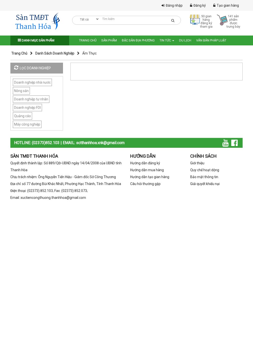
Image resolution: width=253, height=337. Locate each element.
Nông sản (21, 91)
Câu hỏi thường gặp (145, 184)
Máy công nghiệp (27, 124)
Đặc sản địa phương (138, 40)
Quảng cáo (22, 116)
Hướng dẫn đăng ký (145, 163)
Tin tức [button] (166, 40)
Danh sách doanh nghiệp (54, 53)
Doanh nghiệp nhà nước (32, 82)
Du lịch (185, 40)
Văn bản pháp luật (211, 40)
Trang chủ (87, 40)
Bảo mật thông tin (204, 177)
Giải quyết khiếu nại (205, 184)
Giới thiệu (197, 163)
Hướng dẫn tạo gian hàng (149, 177)
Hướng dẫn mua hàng (147, 170)
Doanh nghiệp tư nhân (31, 99)
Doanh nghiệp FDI (27, 108)
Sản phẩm (109, 40)
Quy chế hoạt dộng (204, 170)
